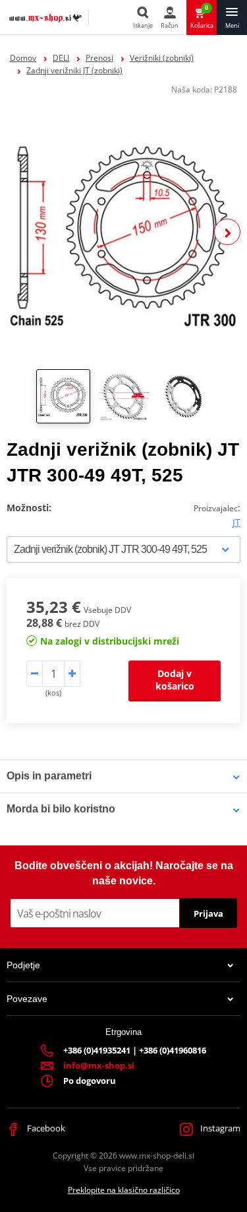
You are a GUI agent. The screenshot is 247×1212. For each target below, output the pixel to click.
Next (227, 232)
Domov (23, 57)
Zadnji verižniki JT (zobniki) (74, 70)
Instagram (219, 1128)
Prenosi (99, 57)
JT (236, 522)
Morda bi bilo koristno (61, 808)
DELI (61, 57)
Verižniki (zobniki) (162, 57)
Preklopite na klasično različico (124, 1189)
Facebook (45, 1128)
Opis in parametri (49, 775)
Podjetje (23, 965)
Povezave (27, 998)
